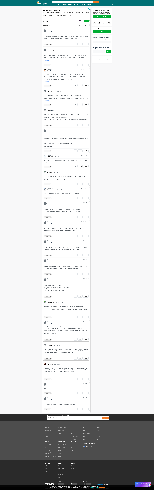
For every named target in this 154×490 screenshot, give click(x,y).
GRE (71, 449)
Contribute (73, 481)
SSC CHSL (98, 436)
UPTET (97, 430)
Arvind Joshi (49, 172)
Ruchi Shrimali (50, 156)
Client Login (73, 465)
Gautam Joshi (50, 189)
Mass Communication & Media (88, 437)
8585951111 (61, 483)
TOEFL (72, 455)
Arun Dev (47, 21)
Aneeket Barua (51, 203)
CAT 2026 (59, 446)
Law (84, 436)
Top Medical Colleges (74, 436)
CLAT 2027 (59, 452)
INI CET (72, 431)
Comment (87, 20)
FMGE (72, 433)
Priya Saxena (50, 364)
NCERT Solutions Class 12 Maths (50, 455)
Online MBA (47, 436)
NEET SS (72, 428)
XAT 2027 (59, 453)
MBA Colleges (47, 428)
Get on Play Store (89, 446)
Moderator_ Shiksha (51, 131)
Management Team (48, 466)
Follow (80, 20)
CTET (97, 428)
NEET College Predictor (62, 455)
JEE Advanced (60, 433)
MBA (45, 425)
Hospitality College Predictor (49, 452)
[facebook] (88, 484)
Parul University (60, 449)
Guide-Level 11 (55, 31)
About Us (46, 465)
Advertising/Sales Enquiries (75, 466)
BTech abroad (73, 444)
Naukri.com (59, 466)
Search (96, 1)
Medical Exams (73, 439)
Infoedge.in (59, 465)
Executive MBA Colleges (49, 430)
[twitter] (90, 484)
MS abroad (72, 447)
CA (83, 431)
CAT (45, 433)
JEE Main (59, 431)
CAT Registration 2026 (61, 447)
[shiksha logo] (50, 483)
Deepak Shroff (50, 91)
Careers (46, 468)
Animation (85, 425)
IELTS (71, 453)
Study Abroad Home (74, 443)
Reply (86, 44)
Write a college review (48, 447)
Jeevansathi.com (60, 472)
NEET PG (72, 427)
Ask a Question (47, 446)
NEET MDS (72, 430)
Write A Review (102, 31)
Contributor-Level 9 (58, 91)
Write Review (74, 483)
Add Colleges (73, 468)
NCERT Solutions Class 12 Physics (50, 456)
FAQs (46, 471)
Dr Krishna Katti (50, 302)
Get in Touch (60, 481)
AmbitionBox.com (60, 474)
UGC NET (98, 431)
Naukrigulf (59, 469)
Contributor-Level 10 (60, 131)
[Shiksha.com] (42, 3)
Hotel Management (86, 434)
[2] (149, 485)
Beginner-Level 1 (58, 50)
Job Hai (59, 477)
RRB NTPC (98, 427)
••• (70, 20)
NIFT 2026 (59, 450)
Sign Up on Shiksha (101, 16)
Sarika (48, 280)
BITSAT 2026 (60, 456)
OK (102, 487)
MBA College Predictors (49, 437)
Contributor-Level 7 (58, 156)
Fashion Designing (86, 433)
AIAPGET (72, 434)
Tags (104, 61)
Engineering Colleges (61, 428)
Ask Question (105, 418)
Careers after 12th (48, 443)
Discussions (100, 61)
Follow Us (85, 481)
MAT (45, 434)
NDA (97, 439)
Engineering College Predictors (63, 434)
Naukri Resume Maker (61, 468)
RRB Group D (98, 425)
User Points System (106, 59)
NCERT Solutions (48, 453)
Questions (94, 61)
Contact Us (46, 472)
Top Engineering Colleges (62, 427)
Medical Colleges (73, 437)
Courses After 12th (48, 444)
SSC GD (97, 437)
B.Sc (84, 428)
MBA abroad (73, 446)
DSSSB (97, 433)
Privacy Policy (92, 487)
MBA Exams (47, 431)
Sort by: (80, 25)
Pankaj (48, 70)
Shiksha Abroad (60, 475)
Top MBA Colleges (48, 427)
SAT (71, 452)
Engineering (60, 425)
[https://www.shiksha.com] (42, 7)
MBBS (84, 439)
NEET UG (72, 425)
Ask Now (108, 51)
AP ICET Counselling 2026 (62, 444)
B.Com (84, 427)
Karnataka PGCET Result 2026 (63, 443)
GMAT (72, 450)
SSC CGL (97, 434)
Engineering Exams (61, 430)
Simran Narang (50, 50)
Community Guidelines (97, 59)
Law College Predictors (48, 450)
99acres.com (60, 471)
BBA (84, 430)
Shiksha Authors (47, 469)
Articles (46, 449)
